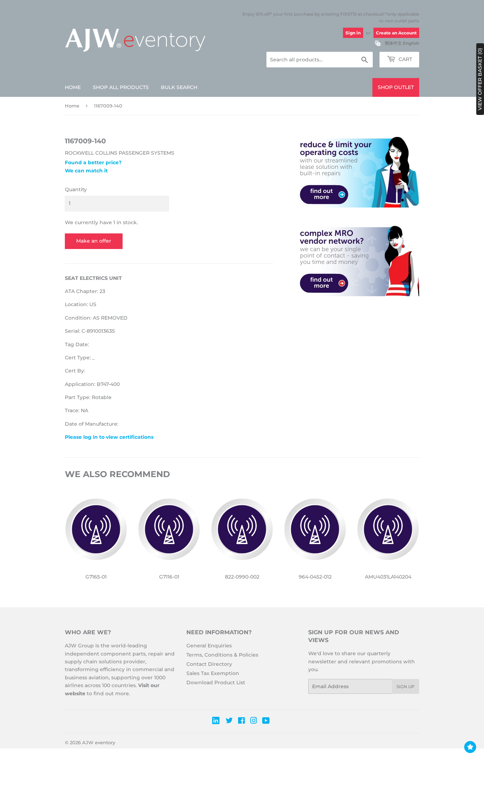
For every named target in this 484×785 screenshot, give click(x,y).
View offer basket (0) (480, 79)
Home (73, 87)
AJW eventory (98, 742)
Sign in (353, 32)
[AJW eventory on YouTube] (266, 721)
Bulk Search (179, 87)
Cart (404, 59)
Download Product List (215, 682)
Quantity (76, 189)
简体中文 (393, 43)
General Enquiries (209, 645)
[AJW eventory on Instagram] (253, 721)
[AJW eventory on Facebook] (241, 721)
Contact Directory (209, 664)
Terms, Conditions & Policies (222, 655)
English (411, 43)
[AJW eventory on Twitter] (229, 721)
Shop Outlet (396, 87)
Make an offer (93, 241)
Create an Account (396, 32)
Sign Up (405, 686)
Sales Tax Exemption (212, 673)
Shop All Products (121, 87)
